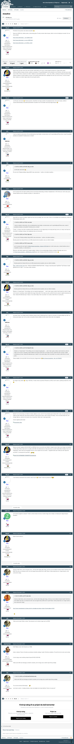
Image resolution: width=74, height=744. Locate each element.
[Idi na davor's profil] (7, 598)
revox (7, 188)
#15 (70, 474)
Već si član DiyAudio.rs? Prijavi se (51, 2)
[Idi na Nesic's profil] (42, 63)
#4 (70, 131)
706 (8, 579)
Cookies (47, 741)
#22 (70, 672)
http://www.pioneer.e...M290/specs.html (24, 252)
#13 (70, 410)
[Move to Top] (71, 740)
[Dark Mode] (72, 2)
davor (7, 592)
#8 (70, 256)
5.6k (8, 143)
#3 (70, 97)
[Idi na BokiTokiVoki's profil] (7, 649)
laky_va (10, 17)
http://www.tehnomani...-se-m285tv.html (22, 37)
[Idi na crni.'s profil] (7, 136)
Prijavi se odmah (53, 716)
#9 (70, 282)
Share (59, 18)
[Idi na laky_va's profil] (4, 18)
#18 (70, 566)
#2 (70, 67)
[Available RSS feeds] (71, 738)
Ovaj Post (66, 6)
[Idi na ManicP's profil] (7, 73)
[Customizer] (69, 2)
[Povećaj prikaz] (33, 30)
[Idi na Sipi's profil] (7, 168)
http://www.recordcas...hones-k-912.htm (38, 246)
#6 (70, 188)
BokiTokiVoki (7, 644)
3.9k (8, 80)
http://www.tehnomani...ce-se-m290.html (23, 40)
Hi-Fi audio (17, 19)
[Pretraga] (71, 6)
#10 (70, 312)
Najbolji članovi (37, 6)
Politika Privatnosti (34, 741)
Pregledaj (6, 6)
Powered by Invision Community (66, 742)
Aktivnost (27, 6)
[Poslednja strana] (18, 24)
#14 (70, 444)
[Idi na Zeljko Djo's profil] (7, 516)
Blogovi (20, 6)
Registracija (64, 2)
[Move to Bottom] (71, 742)
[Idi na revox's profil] (7, 194)
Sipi (7, 163)
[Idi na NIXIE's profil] (36, 63)
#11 (70, 344)
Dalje (15, 23)
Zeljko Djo (7, 510)
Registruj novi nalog (21, 718)
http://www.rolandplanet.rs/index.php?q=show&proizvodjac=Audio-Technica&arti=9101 (33, 608)
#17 (70, 533)
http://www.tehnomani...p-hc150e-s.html (22, 43)
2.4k (8, 656)
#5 (70, 163)
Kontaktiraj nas (42, 741)
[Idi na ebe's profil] (7, 572)
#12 (70, 377)
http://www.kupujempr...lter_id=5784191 (52, 358)
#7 (70, 214)
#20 (70, 618)
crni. (7, 131)
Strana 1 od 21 (24, 23)
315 (8, 605)
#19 (70, 592)
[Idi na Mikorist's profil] (29, 63)
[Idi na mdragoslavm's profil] (48, 63)
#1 (70, 27)
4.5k (8, 201)
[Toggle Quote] (14, 166)
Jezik (20, 741)
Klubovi (14, 6)
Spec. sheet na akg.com (19, 265)
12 (7, 523)
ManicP (7, 67)
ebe (7, 566)
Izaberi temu (26, 741)
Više (45, 6)
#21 (70, 643)
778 (8, 40)
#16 (70, 510)
